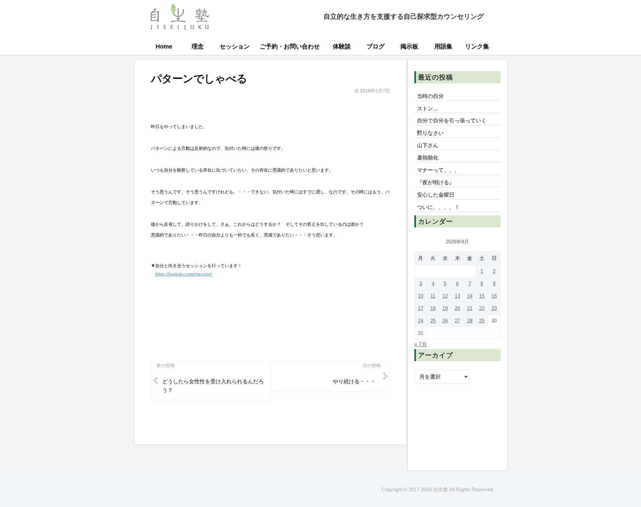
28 (469, 320)
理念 (198, 46)
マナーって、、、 (438, 170)
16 (494, 296)
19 (445, 308)
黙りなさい (430, 133)
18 (433, 308)
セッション (235, 46)
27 (457, 320)
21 (469, 308)
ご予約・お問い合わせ (290, 46)
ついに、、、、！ (438, 207)
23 (494, 308)
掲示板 (409, 46)
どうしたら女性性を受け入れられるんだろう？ (213, 385)
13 (457, 296)
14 (469, 296)
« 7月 (420, 344)
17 (420, 308)
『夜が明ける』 (435, 182)
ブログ (376, 46)
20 (457, 308)
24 (420, 320)
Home (164, 46)
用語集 (443, 46)
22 (481, 308)
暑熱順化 (427, 158)
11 (432, 296)
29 (481, 320)
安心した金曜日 (435, 195)
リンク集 (477, 46)
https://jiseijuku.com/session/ (183, 274)
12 (445, 296)
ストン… (427, 108)
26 (445, 320)
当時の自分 (430, 96)
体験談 (342, 46)
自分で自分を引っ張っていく (451, 120)
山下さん (427, 145)
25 (433, 320)
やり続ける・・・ (354, 381)
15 (481, 296)
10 (420, 296)
